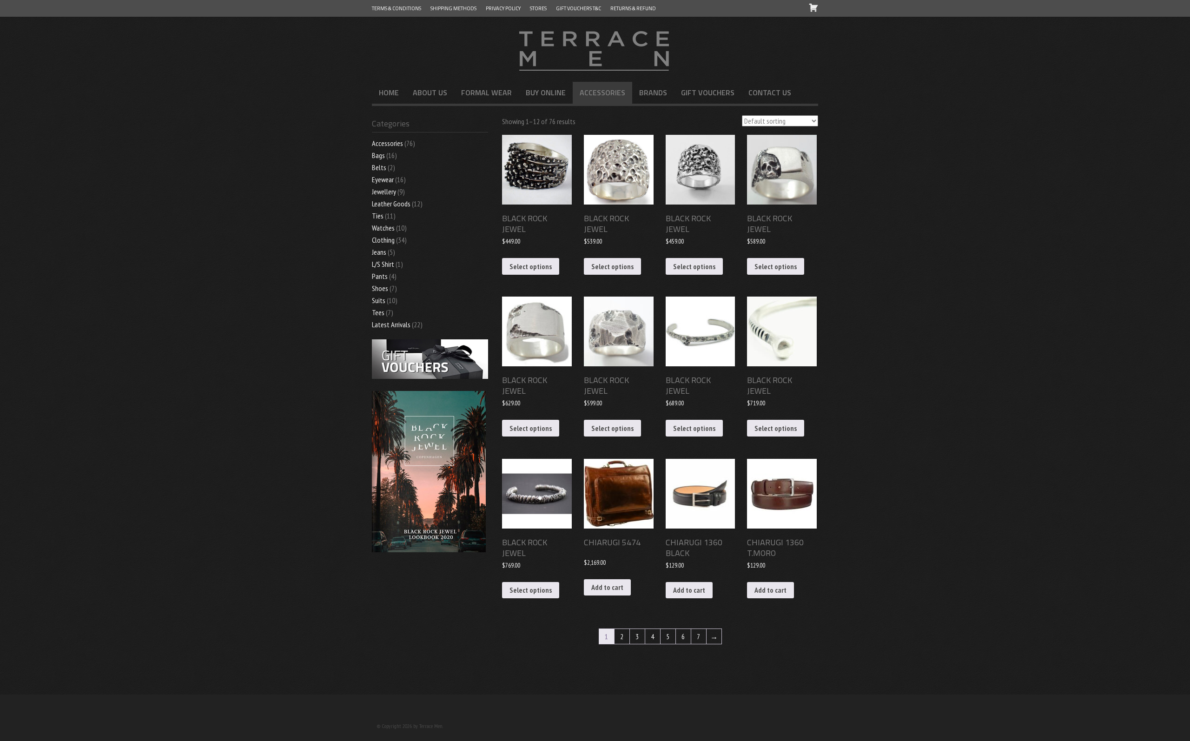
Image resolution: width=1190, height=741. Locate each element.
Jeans (379, 252)
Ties (377, 215)
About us (430, 92)
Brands (653, 92)
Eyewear (383, 179)
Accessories (602, 92)
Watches (383, 227)
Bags (378, 155)
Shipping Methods (453, 8)
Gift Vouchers (707, 92)
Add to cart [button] (607, 587)
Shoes (380, 288)
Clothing (383, 240)
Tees (378, 312)
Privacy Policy (503, 8)
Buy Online (546, 92)
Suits (378, 300)
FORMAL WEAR (486, 92)
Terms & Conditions (396, 8)
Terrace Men (595, 49)
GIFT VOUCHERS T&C (578, 8)
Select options (530, 266)
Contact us (769, 92)
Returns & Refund (633, 8)
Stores (538, 8)
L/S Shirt (383, 264)
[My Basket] (813, 7)
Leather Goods (391, 203)
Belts (379, 167)
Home (389, 92)
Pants (380, 276)
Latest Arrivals (391, 324)
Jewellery (384, 191)
